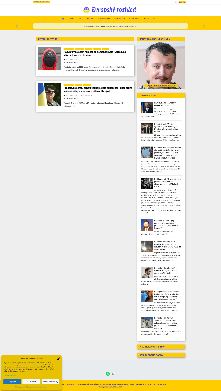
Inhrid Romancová (72, 62)
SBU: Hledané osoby (151, 355)
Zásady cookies (20, 387)
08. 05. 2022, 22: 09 (71, 95)
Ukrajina (90, 19)
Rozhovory (134, 19)
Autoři (145, 19)
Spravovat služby (10, 375)
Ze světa (105, 49)
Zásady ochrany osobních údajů (36, 387)
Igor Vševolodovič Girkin (161, 85)
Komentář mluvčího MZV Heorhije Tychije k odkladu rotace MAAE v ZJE (165, 270)
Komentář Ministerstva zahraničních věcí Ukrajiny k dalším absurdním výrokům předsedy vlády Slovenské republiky (166, 323)
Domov (72, 19)
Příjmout (12, 382)
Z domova (97, 49)
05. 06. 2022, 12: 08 (71, 59)
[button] (58, 358)
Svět (81, 19)
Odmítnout (31, 382)
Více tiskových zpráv (152, 347)
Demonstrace (104, 19)
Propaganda (119, 19)
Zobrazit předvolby (50, 382)
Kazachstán (79, 49)
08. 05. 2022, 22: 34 (86, 95)
